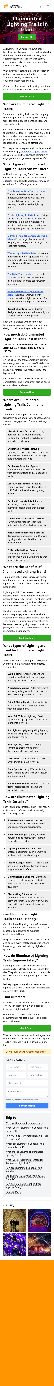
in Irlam (20, 274)
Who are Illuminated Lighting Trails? (24, 1123)
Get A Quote (27, 1028)
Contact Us (27, 37)
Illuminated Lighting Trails (33, 151)
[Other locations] (41, 6)
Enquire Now (27, 392)
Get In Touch (27, 96)
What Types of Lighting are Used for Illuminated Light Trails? (24, 1161)
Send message (27, 1105)
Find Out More (27, 638)
